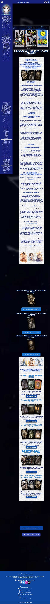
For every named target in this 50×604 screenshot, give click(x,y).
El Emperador (6, 120)
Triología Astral (6, 44)
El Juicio (6, 137)
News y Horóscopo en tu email (25, 589)
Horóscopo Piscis (6, 153)
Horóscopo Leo (6, 145)
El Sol (6, 136)
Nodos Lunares (6, 52)
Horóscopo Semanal (6, 55)
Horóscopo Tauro (6, 142)
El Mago (6, 117)
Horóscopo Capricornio (6, 150)
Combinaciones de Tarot (6, 56)
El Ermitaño (6, 126)
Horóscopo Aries (6, 141)
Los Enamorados (6, 122)
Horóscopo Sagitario (6, 149)
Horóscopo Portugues (6, 154)
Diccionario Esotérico (6, 106)
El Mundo (6, 138)
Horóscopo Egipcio (6, 166)
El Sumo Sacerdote (6, 121)
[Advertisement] (6, 81)
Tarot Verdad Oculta (6, 27)
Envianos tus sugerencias (25, 592)
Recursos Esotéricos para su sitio (25, 594)
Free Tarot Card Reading (26, 598)
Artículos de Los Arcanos (6, 110)
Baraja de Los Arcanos (6, 115)
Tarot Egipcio (6, 162)
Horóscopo (6, 140)
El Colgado (6, 129)
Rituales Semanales (6, 60)
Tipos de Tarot (6, 58)
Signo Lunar (6, 49)
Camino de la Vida (6, 112)
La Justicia (6, 125)
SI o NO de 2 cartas (6, 37)
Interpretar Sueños (6, 107)
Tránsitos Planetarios (6, 42)
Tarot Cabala (6, 35)
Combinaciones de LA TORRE (31, 332)
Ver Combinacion (31, 396)
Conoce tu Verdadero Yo (6, 18)
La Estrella (6, 134)
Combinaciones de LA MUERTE (31, 309)
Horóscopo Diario (6, 53)
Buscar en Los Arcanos (25, 587)
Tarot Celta (6, 26)
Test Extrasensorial (6, 169)
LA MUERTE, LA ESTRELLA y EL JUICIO (31, 425)
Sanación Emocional (6, 24)
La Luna (6, 135)
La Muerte (6, 130)
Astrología (6, 103)
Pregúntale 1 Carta (6, 17)
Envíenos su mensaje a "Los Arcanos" (25, 580)
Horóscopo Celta (6, 113)
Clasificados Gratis (6, 109)
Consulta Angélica (6, 47)
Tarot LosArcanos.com (25, 574)
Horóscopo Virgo (6, 146)
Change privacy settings (25, 578)
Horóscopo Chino (6, 167)
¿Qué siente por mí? (6, 22)
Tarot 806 (6, 172)
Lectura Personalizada (6, 16)
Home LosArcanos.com (31, 534)
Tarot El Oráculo (6, 19)
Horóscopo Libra (6, 147)
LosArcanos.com (28, 602)
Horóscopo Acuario (6, 152)
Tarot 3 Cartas (6, 33)
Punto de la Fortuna (6, 51)
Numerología (6, 168)
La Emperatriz (6, 119)
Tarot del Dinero (6, 30)
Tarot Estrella (6, 32)
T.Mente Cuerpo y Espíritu (6, 39)
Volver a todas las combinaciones (31, 528)
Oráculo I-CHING (6, 46)
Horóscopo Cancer (6, 144)
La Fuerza (6, 128)
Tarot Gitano (6, 38)
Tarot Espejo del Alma (6, 21)
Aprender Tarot (6, 104)
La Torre (6, 133)
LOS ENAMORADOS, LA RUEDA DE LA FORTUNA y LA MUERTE (31, 476)
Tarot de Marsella (6, 161)
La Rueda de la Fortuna (6, 127)
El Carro (6, 124)
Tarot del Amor (6, 20)
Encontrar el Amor (6, 23)
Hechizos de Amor (6, 170)
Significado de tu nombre (6, 108)
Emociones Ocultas (6, 105)
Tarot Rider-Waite (6, 160)
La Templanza (6, 131)
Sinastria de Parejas (6, 43)
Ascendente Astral (6, 48)
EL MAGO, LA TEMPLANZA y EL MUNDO (31, 376)
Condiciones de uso (33, 577)
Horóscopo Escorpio (6, 148)
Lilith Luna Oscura (6, 50)
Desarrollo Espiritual (6, 25)
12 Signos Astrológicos (6, 157)
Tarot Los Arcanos (23, 2)
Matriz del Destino (6, 59)
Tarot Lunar (6, 31)
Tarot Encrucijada (6, 28)
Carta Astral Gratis (6, 40)
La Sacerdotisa (6, 118)
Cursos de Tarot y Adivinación (6, 164)
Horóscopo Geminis (6, 143)
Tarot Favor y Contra (6, 34)
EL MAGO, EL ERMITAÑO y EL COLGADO (31, 401)
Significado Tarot (6, 102)
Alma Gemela (6, 155)
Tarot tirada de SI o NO (6, 36)
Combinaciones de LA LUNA (31, 354)
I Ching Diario (6, 54)
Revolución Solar (6, 41)
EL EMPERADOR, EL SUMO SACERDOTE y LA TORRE (31, 451)
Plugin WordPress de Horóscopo (25, 596)
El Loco (6, 116)
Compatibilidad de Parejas (6, 156)
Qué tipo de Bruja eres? (6, 111)
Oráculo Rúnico (6, 45)
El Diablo (6, 132)
